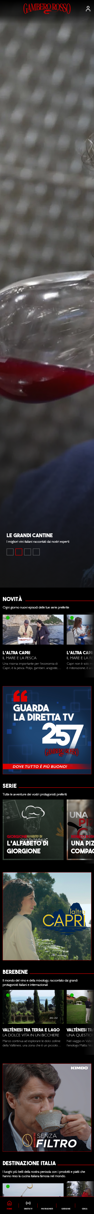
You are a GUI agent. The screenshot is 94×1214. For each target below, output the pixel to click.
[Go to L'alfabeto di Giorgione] (27, 551)
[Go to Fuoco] (36, 551)
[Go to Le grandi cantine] (18, 551)
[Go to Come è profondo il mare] (10, 551)
